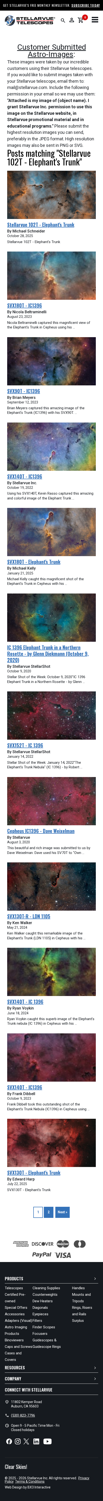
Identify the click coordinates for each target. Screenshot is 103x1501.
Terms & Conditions (30, 1481)
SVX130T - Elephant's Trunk (33, 1172)
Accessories (15, 1314)
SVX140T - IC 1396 (25, 1001)
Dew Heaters (43, 1301)
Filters (37, 1320)
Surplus (78, 1320)
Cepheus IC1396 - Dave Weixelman (40, 830)
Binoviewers (14, 1340)
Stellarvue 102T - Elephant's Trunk (40, 224)
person (71, 20)
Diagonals (40, 1307)
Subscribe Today (85, 5)
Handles (78, 1288)
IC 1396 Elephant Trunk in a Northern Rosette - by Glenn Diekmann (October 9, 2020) (48, 653)
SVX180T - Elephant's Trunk (33, 561)
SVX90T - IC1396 (23, 391)
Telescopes (14, 1288)
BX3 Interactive (39, 1487)
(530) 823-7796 (23, 1415)
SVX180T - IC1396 (24, 305)
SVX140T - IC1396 (24, 476)
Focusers (40, 1333)
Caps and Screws (18, 1346)
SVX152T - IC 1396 (25, 745)
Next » (62, 1212)
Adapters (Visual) (18, 1320)
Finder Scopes (44, 1327)
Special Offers (16, 1307)
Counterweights (45, 1294)
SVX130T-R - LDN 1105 (28, 916)
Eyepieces (40, 1314)
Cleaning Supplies (46, 1288)
